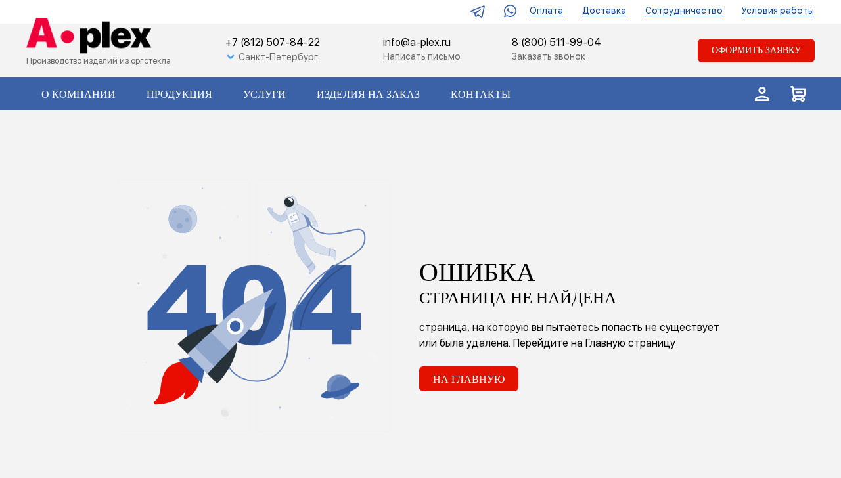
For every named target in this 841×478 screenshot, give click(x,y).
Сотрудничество (684, 10)
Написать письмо (422, 56)
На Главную (469, 379)
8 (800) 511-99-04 (556, 43)
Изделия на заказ (368, 94)
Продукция (179, 94)
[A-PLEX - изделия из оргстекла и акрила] (85, 37)
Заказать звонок (548, 56)
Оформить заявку (756, 50)
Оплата (546, 10)
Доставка (604, 10)
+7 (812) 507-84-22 (272, 42)
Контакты (481, 94)
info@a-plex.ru (417, 42)
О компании (78, 94)
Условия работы (778, 10)
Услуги (264, 94)
